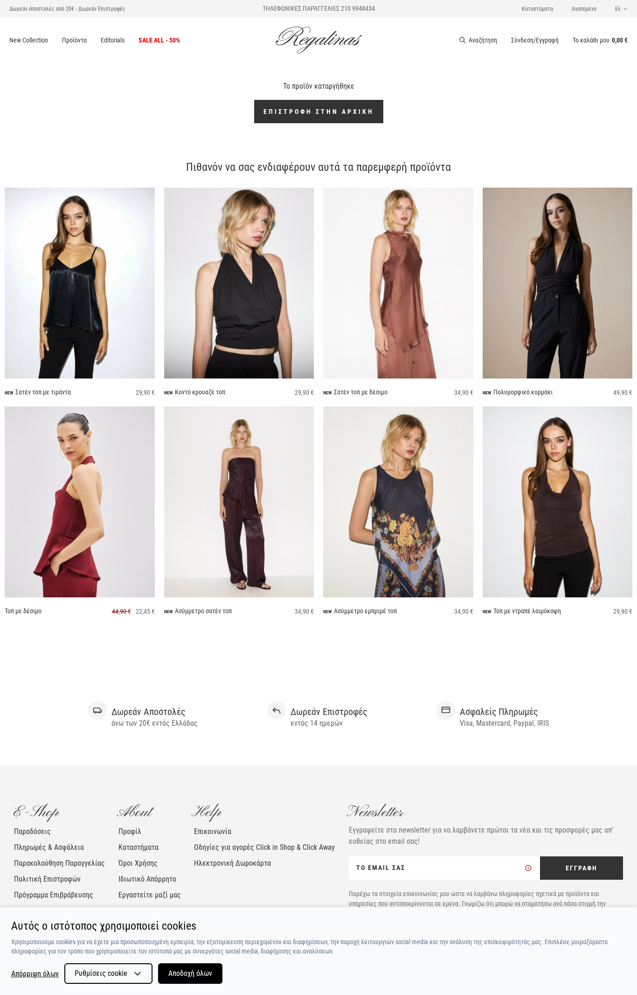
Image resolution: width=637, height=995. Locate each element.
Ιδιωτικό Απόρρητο (147, 879)
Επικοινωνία (212, 831)
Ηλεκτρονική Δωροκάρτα (232, 863)
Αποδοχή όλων (190, 973)
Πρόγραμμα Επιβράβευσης (53, 894)
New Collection (28, 40)
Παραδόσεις (32, 831)
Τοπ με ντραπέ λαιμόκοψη (527, 611)
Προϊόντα (74, 40)
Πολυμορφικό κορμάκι (523, 392)
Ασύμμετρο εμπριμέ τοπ (365, 611)
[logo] (319, 40)
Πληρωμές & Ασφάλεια (49, 847)
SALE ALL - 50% (159, 40)
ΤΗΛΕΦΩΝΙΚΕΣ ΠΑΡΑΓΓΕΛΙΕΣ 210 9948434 (319, 8)
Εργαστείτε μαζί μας (149, 894)
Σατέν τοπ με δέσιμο (361, 392)
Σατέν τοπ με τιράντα (43, 392)
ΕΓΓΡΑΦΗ (581, 868)
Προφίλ (129, 831)
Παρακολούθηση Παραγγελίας (59, 863)
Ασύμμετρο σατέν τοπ (203, 611)
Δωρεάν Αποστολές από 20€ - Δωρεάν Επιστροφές (67, 9)
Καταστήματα (537, 9)
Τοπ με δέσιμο (23, 611)
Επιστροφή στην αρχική (318, 111)
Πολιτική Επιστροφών (47, 879)
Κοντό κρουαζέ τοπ (200, 392)
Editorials (113, 40)
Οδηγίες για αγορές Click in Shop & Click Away (264, 847)
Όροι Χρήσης (138, 863)
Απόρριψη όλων (35, 973)
